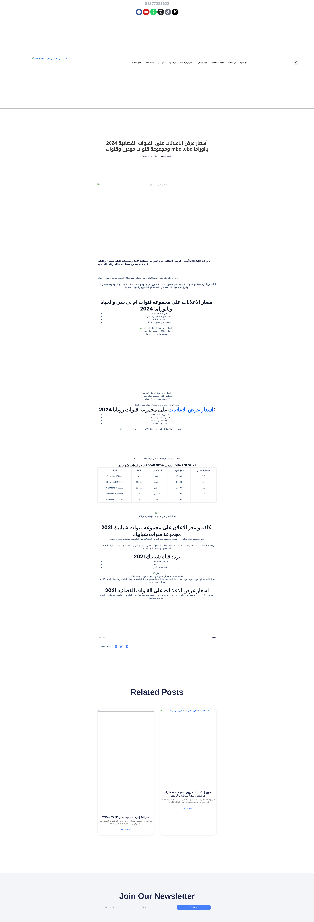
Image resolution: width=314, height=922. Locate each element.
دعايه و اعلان (203, 62)
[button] (296, 63)
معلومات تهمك (218, 62)
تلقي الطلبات (136, 62)
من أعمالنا (232, 62)
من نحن (161, 62)
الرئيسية (243, 62)
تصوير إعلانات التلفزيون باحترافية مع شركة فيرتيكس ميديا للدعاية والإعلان (188, 794)
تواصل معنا (149, 62)
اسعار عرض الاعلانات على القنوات (181, 62)
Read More (126, 830)
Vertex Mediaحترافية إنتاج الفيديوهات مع (125, 817)
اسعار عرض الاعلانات (190, 409)
